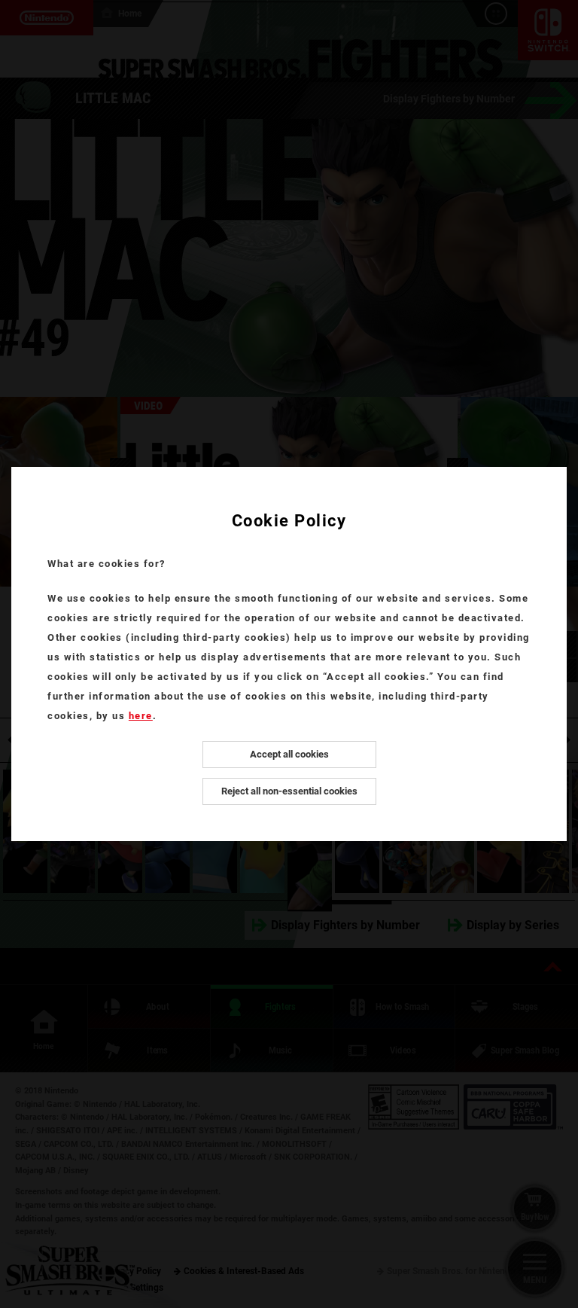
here (141, 715)
